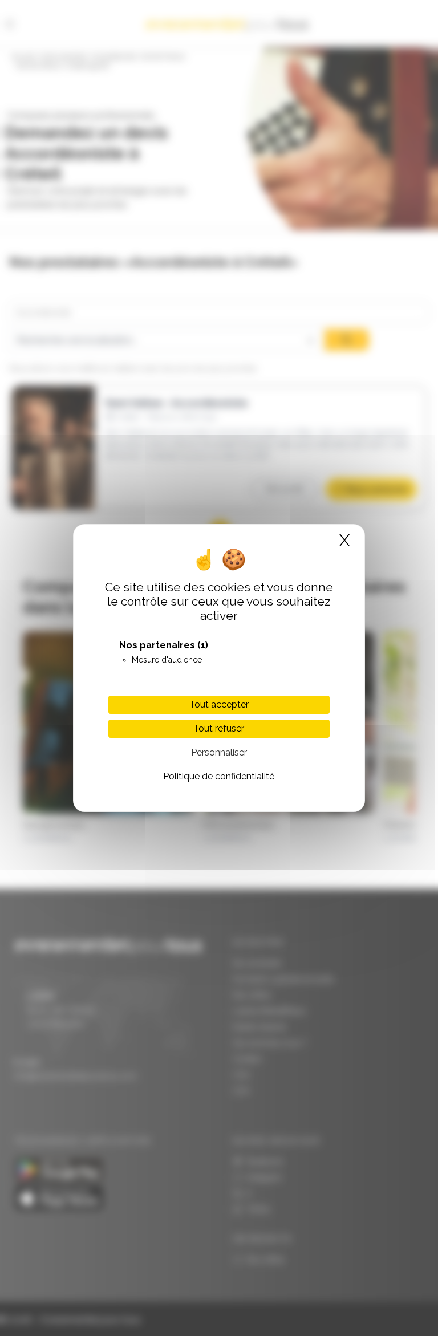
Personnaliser (219, 752)
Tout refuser (218, 728)
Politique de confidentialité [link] (218, 776)
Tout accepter (219, 704)
